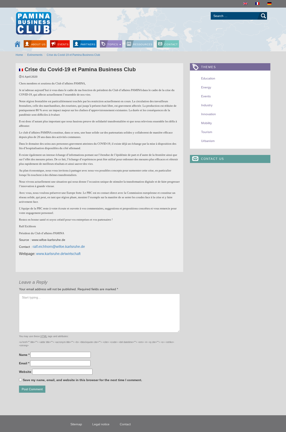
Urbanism (208, 141)
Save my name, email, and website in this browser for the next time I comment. (82, 380)
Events (63, 44)
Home (19, 54)
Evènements (34, 54)
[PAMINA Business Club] (33, 22)
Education (208, 78)
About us (38, 44)
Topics (113, 44)
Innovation (208, 114)
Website (25, 372)
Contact (171, 44)
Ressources (142, 44)
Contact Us (212, 159)
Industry (206, 105)
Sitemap (76, 424)
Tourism (206, 132)
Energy (206, 87)
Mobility (206, 123)
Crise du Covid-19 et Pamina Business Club (73, 54)
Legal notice (100, 424)
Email (24, 363)
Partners (88, 44)
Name (24, 355)
